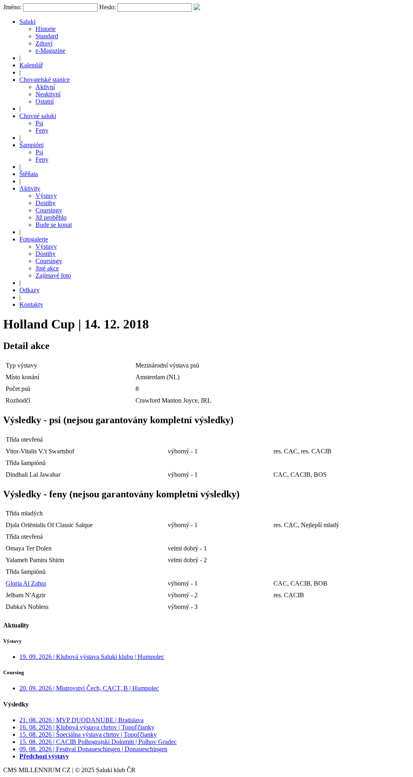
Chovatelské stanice (44, 79)
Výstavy (46, 195)
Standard (46, 36)
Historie (45, 28)
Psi (39, 123)
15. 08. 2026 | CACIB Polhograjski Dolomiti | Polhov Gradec (98, 741)
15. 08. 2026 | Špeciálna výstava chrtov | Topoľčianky (88, 734)
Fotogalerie (33, 239)
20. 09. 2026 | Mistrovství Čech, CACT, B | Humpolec (89, 688)
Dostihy (45, 202)
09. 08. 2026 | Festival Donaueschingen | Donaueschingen (93, 749)
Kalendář (31, 65)
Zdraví (43, 43)
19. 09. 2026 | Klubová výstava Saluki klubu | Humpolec (91, 656)
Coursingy (48, 210)
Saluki (27, 21)
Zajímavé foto (53, 275)
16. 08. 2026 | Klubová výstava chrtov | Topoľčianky (86, 727)
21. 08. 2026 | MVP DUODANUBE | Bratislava (81, 720)
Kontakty (31, 304)
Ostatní (44, 101)
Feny (41, 130)
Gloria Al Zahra (26, 583)
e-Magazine (50, 50)
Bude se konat (53, 224)
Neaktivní (47, 94)
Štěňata (28, 173)
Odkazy (29, 290)
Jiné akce (47, 268)
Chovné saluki (37, 115)
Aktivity (29, 188)
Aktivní (45, 86)
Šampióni (31, 144)
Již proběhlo (51, 217)
